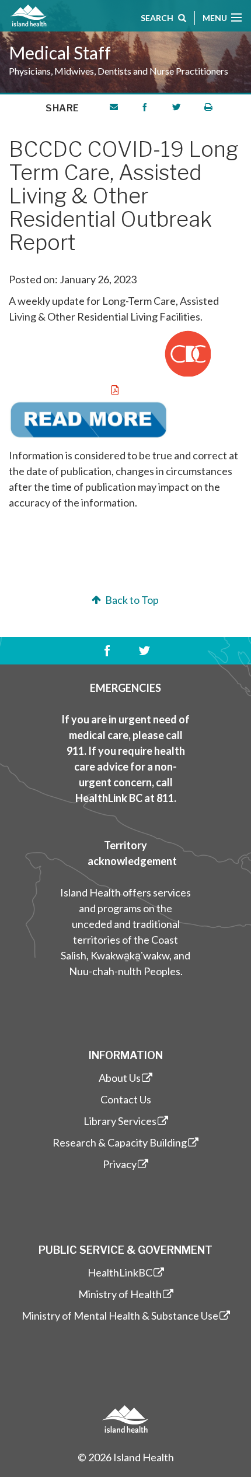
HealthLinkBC (120, 1272)
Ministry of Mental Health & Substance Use (120, 1315)
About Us (120, 1077)
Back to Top (131, 599)
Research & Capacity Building (120, 1142)
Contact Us (125, 1099)
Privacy (120, 1164)
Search (157, 18)
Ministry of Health (120, 1294)
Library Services (119, 1120)
